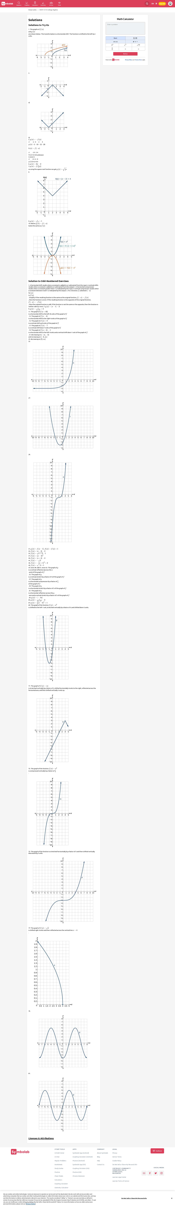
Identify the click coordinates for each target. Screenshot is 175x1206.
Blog (98, 1157)
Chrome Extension (79, 1176)
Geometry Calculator (61, 1187)
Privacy (114, 1153)
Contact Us (100, 1164)
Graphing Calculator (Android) (83, 1157)
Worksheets (58, 1164)
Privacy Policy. (30, 1204)
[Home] (20, 1154)
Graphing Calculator (61, 1184)
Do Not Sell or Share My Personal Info (124, 1164)
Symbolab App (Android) (81, 1153)
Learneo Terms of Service (120, 1181)
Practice (57, 1172)
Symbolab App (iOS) (79, 1164)
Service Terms (117, 1157)
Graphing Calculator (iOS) (81, 1168)
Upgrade (162, 3)
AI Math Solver (59, 1153)
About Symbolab (102, 1153)
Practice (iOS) (77, 1172)
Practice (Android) (79, 1161)
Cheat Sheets (59, 1176)
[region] (87, 1198)
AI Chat (57, 1157)
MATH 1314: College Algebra (48, 10)
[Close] (172, 1198)
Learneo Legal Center (119, 1177)
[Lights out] (156, 3)
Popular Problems (60, 1161)
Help (98, 1161)
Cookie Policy (116, 1161)
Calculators (58, 1180)
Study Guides (32, 10)
